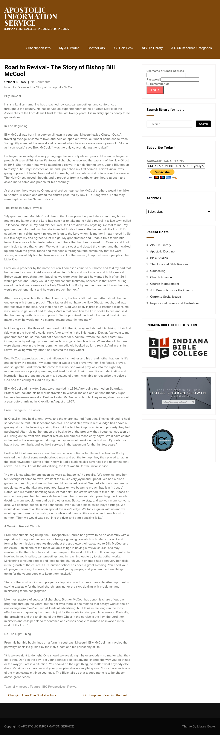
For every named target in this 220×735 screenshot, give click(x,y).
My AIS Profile (69, 48)
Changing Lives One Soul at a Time (30, 695)
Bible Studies (159, 258)
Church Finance (161, 277)
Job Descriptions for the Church (171, 290)
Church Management (164, 283)
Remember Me (159, 83)
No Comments (40, 82)
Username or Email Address (165, 71)
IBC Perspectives (54, 686)
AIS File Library (152, 48)
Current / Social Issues (165, 296)
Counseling (157, 270)
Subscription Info (38, 48)
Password (153, 79)
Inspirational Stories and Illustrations (174, 303)
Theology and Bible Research (170, 264)
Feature (35, 686)
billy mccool (20, 686)
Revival (72, 686)
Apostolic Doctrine (162, 251)
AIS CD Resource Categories (191, 48)
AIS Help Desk (123, 48)
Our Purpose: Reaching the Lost (107, 695)
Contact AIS (96, 48)
